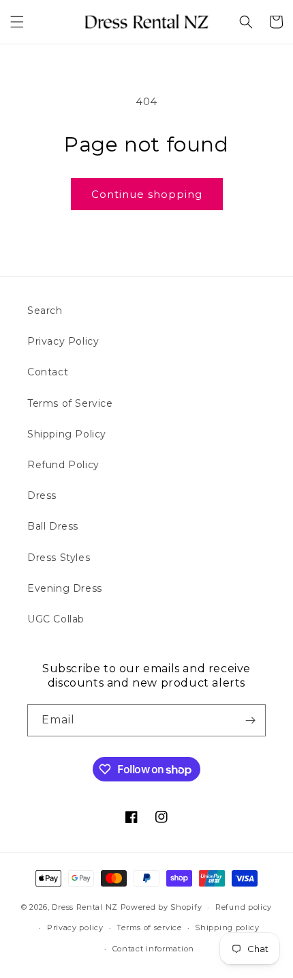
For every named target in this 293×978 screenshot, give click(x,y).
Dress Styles (58, 557)
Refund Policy (63, 465)
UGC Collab (55, 619)
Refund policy (243, 907)
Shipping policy (227, 927)
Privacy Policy (63, 341)
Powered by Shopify (161, 907)
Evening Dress (64, 588)
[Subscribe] (250, 720)
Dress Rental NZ (85, 907)
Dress (42, 495)
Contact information (153, 948)
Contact (47, 372)
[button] (17, 22)
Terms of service (149, 927)
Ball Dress (52, 526)
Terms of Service (70, 403)
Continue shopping (146, 194)
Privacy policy (75, 927)
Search (45, 310)
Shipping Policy (66, 434)
